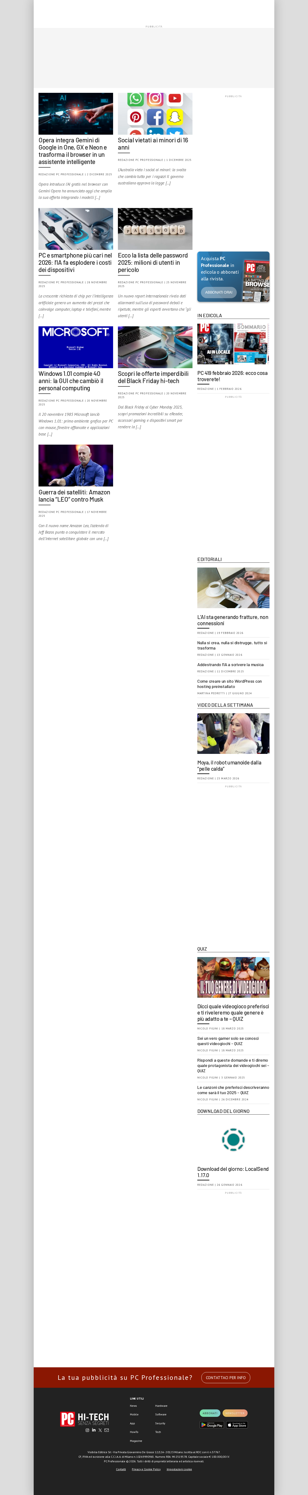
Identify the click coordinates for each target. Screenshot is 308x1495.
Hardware (161, 1405)
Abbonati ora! (218, 292)
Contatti (121, 1469)
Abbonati (210, 1413)
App (132, 1423)
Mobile (134, 1414)
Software (161, 1414)
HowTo (134, 1432)
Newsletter (235, 1413)
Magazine (136, 1441)
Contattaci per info (226, 1377)
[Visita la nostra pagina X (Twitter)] (100, 1430)
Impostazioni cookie (179, 1469)
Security (160, 1423)
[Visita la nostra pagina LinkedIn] (94, 1430)
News (133, 1405)
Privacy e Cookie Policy (146, 1469)
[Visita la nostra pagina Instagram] (87, 1430)
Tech (158, 1432)
